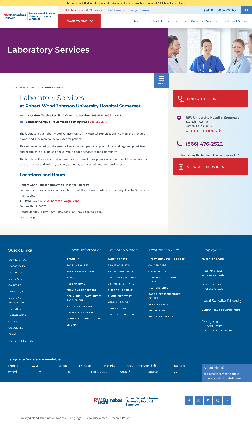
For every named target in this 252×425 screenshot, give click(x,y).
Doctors (15, 272)
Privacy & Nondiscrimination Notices (43, 418)
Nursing (15, 308)
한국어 (12, 371)
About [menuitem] (138, 21)
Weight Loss (157, 310)
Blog (12, 334)
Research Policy (120, 418)
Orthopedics (157, 271)
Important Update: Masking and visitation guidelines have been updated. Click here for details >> (128, 3)
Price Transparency (122, 277)
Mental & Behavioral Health (163, 279)
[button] (246, 10)
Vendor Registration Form (221, 310)
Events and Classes (81, 271)
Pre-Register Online (122, 314)
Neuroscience (158, 288)
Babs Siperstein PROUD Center (164, 296)
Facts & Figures (78, 265)
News (70, 277)
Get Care (15, 279)
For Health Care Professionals (213, 286)
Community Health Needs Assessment (84, 298)
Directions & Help (120, 290)
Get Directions (74, 10)
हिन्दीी (153, 365)
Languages (17, 315)
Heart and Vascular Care (166, 259)
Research (16, 291)
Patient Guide (117, 308)
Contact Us (17, 259)
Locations (16, 266)
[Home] (29, 17)
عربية (35, 365)
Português (99, 371)
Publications (76, 283)
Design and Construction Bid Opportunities (217, 325)
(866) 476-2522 (204, 144)
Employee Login (213, 259)
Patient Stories (20, 340)
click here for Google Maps (61, 201)
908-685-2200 (100, 115)
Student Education (80, 306)
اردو (176, 371)
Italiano (179, 365)
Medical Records (120, 302)
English (13, 365)
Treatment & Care (24, 87)
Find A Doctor (202, 99)
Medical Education (16, 300)
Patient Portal (118, 259)
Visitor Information (122, 283)
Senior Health (158, 304)
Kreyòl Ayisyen (138, 365)
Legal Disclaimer (96, 418)
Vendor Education (80, 312)
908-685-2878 (98, 122)
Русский (124, 371)
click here (234, 378)
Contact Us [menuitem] (155, 21)
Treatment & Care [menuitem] (234, 21)
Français (85, 365)
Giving (133, 10)
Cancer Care (157, 265)
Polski (68, 371)
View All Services (205, 167)
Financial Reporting (81, 290)
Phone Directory (120, 296)
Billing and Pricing (121, 271)
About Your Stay (119, 265)
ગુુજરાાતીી (109, 365)
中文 (38, 371)
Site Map (73, 325)
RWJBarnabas (116, 10)
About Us (73, 259)
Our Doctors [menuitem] (177, 21)
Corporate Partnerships (84, 318)
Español (152, 371)
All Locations (96, 10)
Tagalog (61, 365)
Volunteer (17, 328)
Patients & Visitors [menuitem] (204, 21)
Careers (144, 10)
